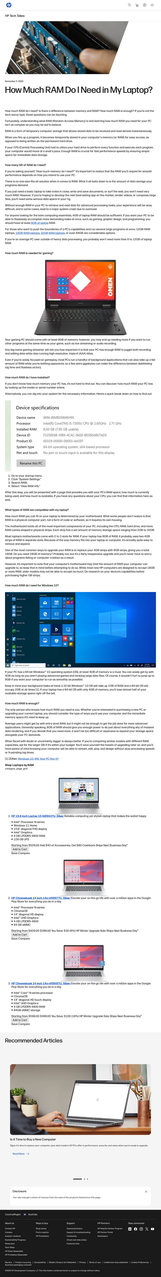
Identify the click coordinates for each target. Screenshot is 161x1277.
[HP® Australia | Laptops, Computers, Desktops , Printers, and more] (9, 5)
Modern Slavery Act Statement (62, 1262)
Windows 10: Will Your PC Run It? (38, 759)
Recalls (8, 1262)
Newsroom (10, 1244)
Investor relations (13, 1236)
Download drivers (74, 1228)
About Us (9, 1223)
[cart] (137, 5)
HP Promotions (42, 1236)
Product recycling (23, 1262)
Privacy (82, 1262)
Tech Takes (10, 1247)
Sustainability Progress (15, 1240)
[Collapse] (146, 1192)
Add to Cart (20, 849)
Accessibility (40, 1262)
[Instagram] (141, 1229)
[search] (129, 5)
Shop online (41, 1228)
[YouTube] (152, 1229)
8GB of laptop (39, 223)
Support (71, 1223)
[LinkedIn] (129, 1229)
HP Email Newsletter (14, 1251)
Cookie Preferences (140, 1262)
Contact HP (10, 1228)
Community (72, 1236)
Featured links (73, 1244)
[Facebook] (135, 1229)
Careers (8, 1232)
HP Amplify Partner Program (109, 1228)
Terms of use (95, 1262)
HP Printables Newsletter (16, 1255)
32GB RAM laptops (53, 233)
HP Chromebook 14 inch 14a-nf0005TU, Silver (41, 983)
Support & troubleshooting (78, 1232)
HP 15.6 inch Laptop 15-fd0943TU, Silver (37, 816)
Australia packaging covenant (18, 1265)
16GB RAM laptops (28, 233)
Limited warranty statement (116, 1262)
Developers (102, 1236)
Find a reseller (42, 1232)
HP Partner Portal (105, 1232)
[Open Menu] (152, 5)
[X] (146, 1229)
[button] (77, 1179)
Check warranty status (77, 1240)
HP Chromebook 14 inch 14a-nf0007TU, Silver (41, 898)
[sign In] (144, 5)
